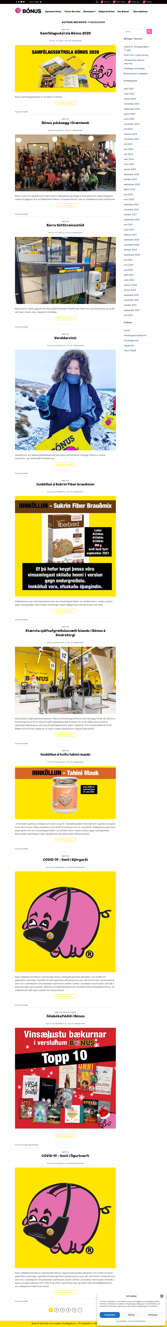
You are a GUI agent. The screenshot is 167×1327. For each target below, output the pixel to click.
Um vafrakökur (121, 1321)
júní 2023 (128, 149)
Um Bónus (123, 11)
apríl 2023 (129, 159)
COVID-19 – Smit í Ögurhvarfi (65, 1156)
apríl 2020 (129, 275)
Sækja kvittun (106, 11)
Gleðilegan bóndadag (134, 68)
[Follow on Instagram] (19, 2)
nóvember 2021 (131, 209)
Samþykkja (109, 1315)
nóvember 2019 (131, 300)
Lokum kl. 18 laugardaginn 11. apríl (136, 48)
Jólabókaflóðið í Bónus (65, 1016)
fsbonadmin (96, 22)
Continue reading (65, 103)
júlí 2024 (128, 129)
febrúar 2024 (130, 134)
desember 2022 (131, 174)
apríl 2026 (129, 88)
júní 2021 (128, 224)
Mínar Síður (120, 2)
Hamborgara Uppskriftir (135, 335)
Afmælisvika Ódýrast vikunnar (134, 62)
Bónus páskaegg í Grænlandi (65, 123)
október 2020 (130, 250)
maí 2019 (128, 315)
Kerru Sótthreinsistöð (65, 225)
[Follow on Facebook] (16, 2)
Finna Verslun (72, 11)
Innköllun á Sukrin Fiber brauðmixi (65, 484)
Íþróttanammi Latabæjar (136, 73)
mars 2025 (129, 119)
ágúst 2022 (129, 189)
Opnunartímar (53, 11)
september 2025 (132, 109)
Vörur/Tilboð (69, 1012)
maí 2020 (128, 270)
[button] (161, 1296)
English (149, 2)
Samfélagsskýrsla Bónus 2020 (65, 33)
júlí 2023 (128, 144)
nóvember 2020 (131, 245)
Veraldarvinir (65, 338)
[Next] (80, 1310)
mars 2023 (129, 164)
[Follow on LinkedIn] (21, 2)
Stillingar (153, 1315)
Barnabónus (140, 11)
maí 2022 (128, 194)
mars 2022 (129, 199)
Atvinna (107, 2)
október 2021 (130, 214)
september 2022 (132, 184)
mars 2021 (129, 229)
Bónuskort (89, 11)
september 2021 (132, 219)
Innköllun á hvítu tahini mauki (65, 754)
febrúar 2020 (130, 285)
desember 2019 (131, 295)
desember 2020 (131, 239)
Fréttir (65, 30)
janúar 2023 (130, 169)
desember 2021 (131, 204)
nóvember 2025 (131, 104)
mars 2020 (129, 280)
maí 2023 (128, 154)
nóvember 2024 (131, 124)
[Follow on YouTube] (24, 2)
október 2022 (130, 179)
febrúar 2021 (130, 235)
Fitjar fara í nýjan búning (136, 55)
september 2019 (132, 310)
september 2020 (132, 255)
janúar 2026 (130, 99)
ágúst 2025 (129, 114)
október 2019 (130, 305)
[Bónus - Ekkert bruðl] (28, 10)
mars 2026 (129, 94)
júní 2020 (128, 265)
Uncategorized (131, 340)
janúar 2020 (130, 290)
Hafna (131, 1315)
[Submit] (149, 31)
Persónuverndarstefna (136, 1321)
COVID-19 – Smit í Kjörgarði (65, 860)
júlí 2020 (128, 260)
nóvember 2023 (131, 139)
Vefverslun (136, 2)
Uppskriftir (129, 345)
